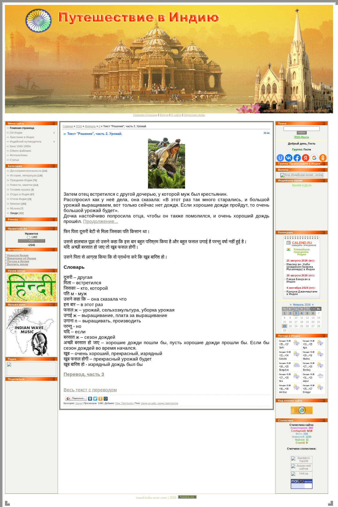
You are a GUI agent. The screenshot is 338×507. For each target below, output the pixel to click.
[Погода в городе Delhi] (289, 348)
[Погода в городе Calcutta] (289, 359)
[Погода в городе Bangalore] (289, 370)
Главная (68, 126)
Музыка (15, 208)
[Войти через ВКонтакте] (288, 158)
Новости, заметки (21, 184)
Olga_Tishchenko (124, 403)
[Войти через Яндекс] (305, 158)
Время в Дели (302, 185)
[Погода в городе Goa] (289, 381)
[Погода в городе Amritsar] (289, 392)
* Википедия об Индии (20, 258)
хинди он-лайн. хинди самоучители (159, 403)
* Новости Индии (16, 255)
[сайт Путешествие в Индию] (31, 300)
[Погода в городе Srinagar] (313, 392)
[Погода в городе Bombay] (313, 370)
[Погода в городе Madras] (313, 359)
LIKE (34, 237)
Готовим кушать (20, 189)
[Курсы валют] (301, 174)
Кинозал (15, 203)
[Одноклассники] (100, 398)
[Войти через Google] (314, 158)
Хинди (14, 213)
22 (284, 326)
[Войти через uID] (280, 158)
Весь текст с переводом (90, 389)
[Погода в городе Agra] (313, 348)
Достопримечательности (25, 170)
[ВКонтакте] (90, 398)
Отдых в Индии (19, 194)
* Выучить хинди (16, 264)
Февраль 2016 (302, 304)
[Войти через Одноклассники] (323, 158)
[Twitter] (95, 398)
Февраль (90, 126)
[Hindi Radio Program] (31, 374)
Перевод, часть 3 (84, 374)
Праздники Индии (21, 180)
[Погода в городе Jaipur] (313, 381)
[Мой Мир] (105, 398)
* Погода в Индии (17, 261)
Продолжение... (100, 221)
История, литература (23, 175)
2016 (79, 126)
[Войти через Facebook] (297, 158)
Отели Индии (18, 198)
